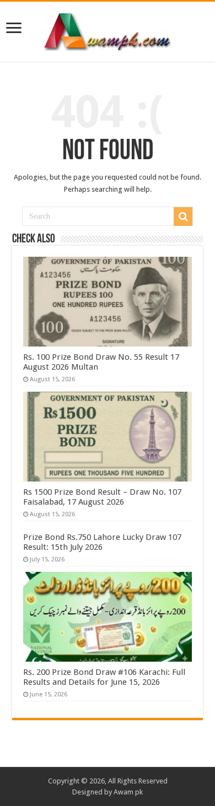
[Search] (183, 216)
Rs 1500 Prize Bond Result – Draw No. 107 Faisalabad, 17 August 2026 (102, 497)
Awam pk (128, 792)
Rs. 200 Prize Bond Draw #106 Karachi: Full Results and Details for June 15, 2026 (104, 677)
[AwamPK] (107, 30)
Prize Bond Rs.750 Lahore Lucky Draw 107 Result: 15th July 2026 (102, 542)
